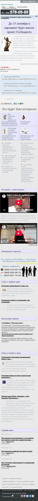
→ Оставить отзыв (32, 244)
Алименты (11, 7)
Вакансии (5, 487)
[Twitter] (17, 103)
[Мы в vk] (22, 496)
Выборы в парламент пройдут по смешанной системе (9, 169)
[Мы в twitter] (27, 496)
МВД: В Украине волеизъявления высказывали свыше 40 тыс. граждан (9, 159)
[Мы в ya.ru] (33, 496)
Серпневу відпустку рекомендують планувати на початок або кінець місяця (9, 147)
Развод (4, 7)
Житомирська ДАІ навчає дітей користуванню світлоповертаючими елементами (28, 139)
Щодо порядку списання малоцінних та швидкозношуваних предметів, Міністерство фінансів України (28, 148)
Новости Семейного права (26, 16)
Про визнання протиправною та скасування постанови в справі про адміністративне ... (17, 439)
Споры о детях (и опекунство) (9, 8)
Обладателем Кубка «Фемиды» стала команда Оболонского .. (15, 397)
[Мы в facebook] (30, 496)
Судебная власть (7, 430)
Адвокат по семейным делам (12, 478)
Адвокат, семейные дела (29, 1)
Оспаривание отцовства (25, 123)
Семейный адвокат (8, 481)
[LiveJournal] (23, 103)
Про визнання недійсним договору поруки (16, 451)
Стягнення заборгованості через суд (14, 286)
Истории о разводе (28, 484)
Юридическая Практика (29, 64)
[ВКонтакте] (15, 103)
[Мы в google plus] (24, 496)
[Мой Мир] (21, 103)
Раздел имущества (22, 7)
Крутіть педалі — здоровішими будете (28, 159)
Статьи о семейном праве (25, 481)
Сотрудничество (16, 487)
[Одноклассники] (19, 103)
